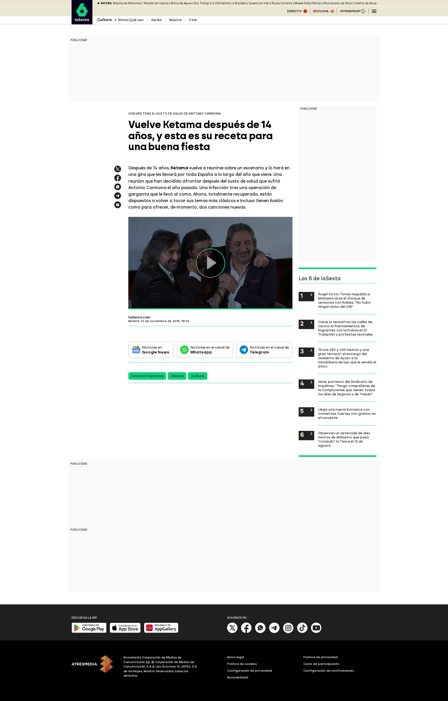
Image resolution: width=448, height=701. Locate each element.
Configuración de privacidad (249, 670)
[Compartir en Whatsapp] (117, 189)
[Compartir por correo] (117, 207)
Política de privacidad (320, 657)
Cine (193, 20)
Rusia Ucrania (282, 3)
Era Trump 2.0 (204, 3)
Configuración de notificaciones (328, 670)
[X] (117, 171)
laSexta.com (139, 317)
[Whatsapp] (260, 632)
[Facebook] (246, 632)
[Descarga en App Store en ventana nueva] (125, 632)
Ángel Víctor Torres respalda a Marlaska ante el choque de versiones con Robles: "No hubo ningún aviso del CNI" (344, 300)
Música (175, 20)
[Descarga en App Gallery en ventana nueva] (161, 632)
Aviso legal (235, 657)
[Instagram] (288, 632)
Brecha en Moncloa (127, 3)
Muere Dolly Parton (308, 3)
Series (156, 20)
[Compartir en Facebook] (117, 180)
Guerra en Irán (259, 3)
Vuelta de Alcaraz (367, 3)
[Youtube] (316, 632)
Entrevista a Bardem (231, 3)
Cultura (197, 376)
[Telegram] (274, 632)
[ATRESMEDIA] (94, 667)
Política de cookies (242, 664)
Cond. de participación (321, 664)
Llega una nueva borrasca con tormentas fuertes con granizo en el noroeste (347, 413)
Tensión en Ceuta (156, 3)
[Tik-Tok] (302, 632)
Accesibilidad (237, 677)
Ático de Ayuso (181, 3)
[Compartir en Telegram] (117, 198)
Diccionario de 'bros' (338, 3)
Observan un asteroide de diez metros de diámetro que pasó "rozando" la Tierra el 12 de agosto (344, 439)
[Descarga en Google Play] (89, 632)
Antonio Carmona (147, 376)
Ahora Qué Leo (131, 20)
